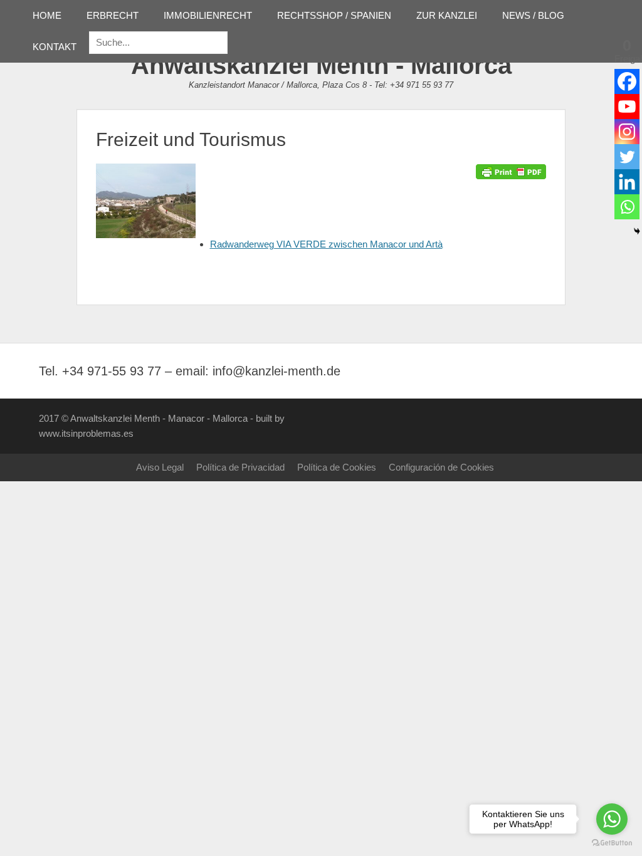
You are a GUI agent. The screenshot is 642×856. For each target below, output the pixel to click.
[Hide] (637, 231)
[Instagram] (626, 131)
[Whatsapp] (626, 206)
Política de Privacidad (240, 467)
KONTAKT (54, 46)
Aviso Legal (160, 467)
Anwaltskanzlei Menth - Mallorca (321, 65)
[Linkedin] (626, 181)
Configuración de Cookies (441, 467)
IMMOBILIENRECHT (208, 15)
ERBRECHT (113, 15)
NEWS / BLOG (533, 15)
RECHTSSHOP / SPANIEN (334, 15)
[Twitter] (626, 156)
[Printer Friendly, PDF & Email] (511, 171)
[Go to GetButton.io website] (612, 843)
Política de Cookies (336, 467)
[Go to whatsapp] (612, 819)
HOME (47, 15)
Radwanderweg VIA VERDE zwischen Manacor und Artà (326, 244)
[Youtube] (626, 106)
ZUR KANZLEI (446, 15)
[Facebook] (626, 81)
